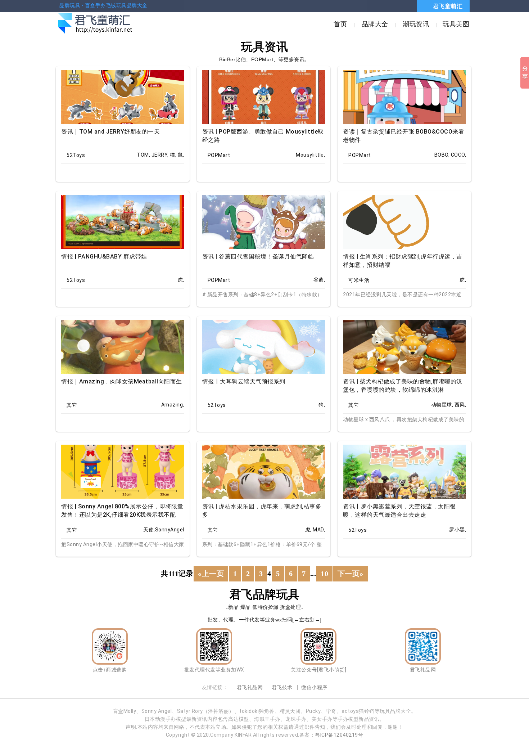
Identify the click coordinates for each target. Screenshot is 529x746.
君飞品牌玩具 (265, 594)
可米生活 (358, 280)
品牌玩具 (69, 5)
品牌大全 (375, 24)
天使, (149, 529)
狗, (321, 405)
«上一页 (211, 574)
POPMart (219, 155)
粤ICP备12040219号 (339, 735)
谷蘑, (319, 280)
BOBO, (442, 155)
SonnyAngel (169, 529)
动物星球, (442, 405)
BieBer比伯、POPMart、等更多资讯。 (264, 59)
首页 (340, 24)
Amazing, (172, 405)
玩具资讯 (264, 46)
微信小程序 (314, 687)
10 (324, 574)
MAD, (319, 529)
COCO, (458, 155)
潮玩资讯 (416, 24)
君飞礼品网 (250, 687)
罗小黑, (457, 529)
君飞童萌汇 (448, 6)
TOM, (143, 155)
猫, (173, 155)
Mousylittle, (310, 155)
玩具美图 (456, 24)
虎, (181, 280)
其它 (72, 405)
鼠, (181, 155)
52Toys (76, 155)
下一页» (350, 574)
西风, (460, 405)
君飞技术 (282, 687)
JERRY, (160, 155)
